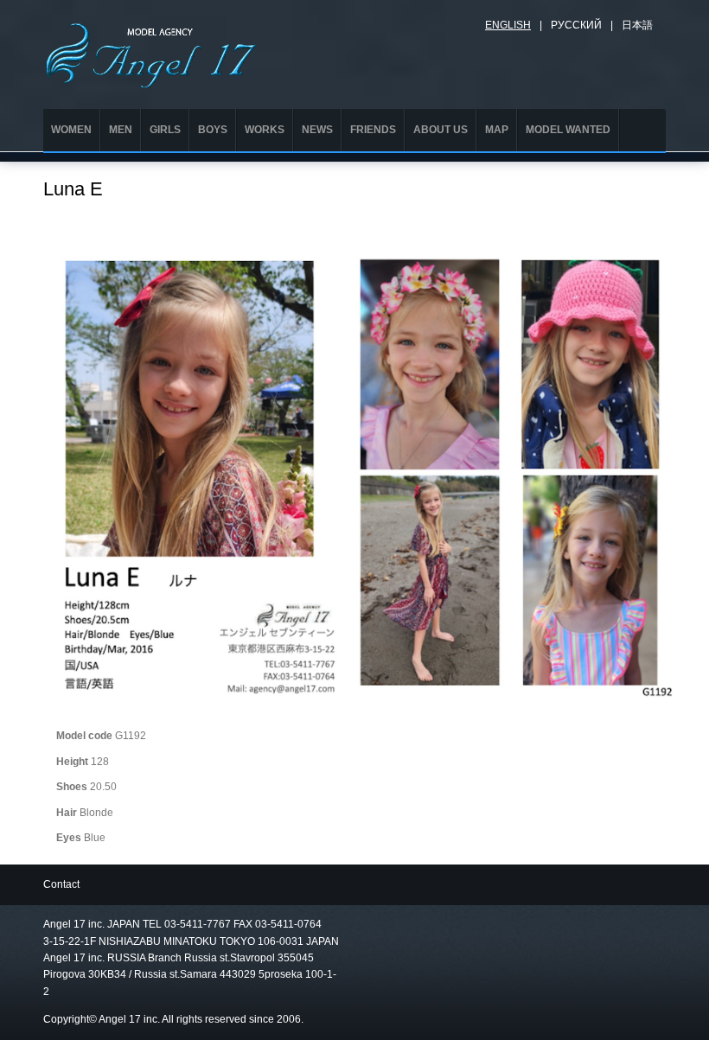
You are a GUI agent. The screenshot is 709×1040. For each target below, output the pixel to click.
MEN (120, 130)
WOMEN (71, 130)
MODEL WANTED (568, 130)
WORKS (264, 130)
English (508, 25)
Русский (576, 25)
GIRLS (165, 130)
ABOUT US (440, 130)
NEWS (317, 130)
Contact (61, 884)
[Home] (151, 53)
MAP (496, 130)
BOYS (212, 130)
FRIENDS (373, 130)
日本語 (637, 25)
